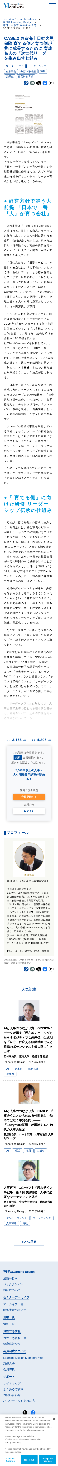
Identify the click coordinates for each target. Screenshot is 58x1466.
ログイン (29, 810)
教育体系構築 (28, 71)
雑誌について (12, 1290)
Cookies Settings (10, 1459)
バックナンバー (13, 1284)
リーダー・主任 (15, 66)
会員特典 (9, 1369)
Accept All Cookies (47, 1459)
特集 (42, 71)
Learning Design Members (19, 19)
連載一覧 (9, 1324)
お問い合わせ (12, 1395)
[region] (29, 1440)
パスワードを (19, 1400)
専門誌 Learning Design (17, 22)
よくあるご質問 (13, 1389)
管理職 (10, 76)
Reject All (29, 1460)
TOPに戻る (29, 1241)
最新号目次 (10, 1278)
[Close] (54, 1418)
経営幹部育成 (25, 76)
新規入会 (9, 1363)
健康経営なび (12, 1343)
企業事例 (11, 71)
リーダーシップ (37, 66)
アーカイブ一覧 (13, 1304)
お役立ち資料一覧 (14, 1338)
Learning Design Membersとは (23, 1357)
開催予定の (16, 1310)
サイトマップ (12, 1383)
